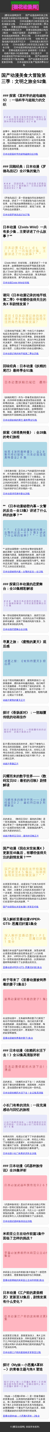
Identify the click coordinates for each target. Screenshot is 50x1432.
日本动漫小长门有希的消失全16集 (20, 1153)
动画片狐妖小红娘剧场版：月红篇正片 (23, 53)
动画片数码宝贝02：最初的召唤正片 (21, 836)
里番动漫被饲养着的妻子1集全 (18, 1038)
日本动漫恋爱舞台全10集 (15, 629)
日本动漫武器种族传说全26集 (17, 1221)
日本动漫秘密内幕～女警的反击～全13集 (23, 571)
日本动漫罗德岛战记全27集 (16, 214)
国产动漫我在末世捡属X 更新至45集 (21, 907)
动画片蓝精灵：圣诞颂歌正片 (26, 33)
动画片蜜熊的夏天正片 (14, 700)
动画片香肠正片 (10, 763)
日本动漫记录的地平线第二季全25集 (21, 353)
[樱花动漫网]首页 (13, 15)
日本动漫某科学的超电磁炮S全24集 (20, 154)
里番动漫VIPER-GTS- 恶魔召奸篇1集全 (22, 967)
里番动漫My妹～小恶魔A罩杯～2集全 (21, 1416)
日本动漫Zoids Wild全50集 (16, 282)
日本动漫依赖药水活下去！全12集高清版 (23, 1093)
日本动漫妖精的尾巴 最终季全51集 (20, 420)
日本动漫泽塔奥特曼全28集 (16, 493)
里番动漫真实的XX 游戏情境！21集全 (27, 50)
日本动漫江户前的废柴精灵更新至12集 (22, 1352)
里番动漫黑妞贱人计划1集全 (25, 27)
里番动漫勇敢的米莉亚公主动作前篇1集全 (23, 1280)
